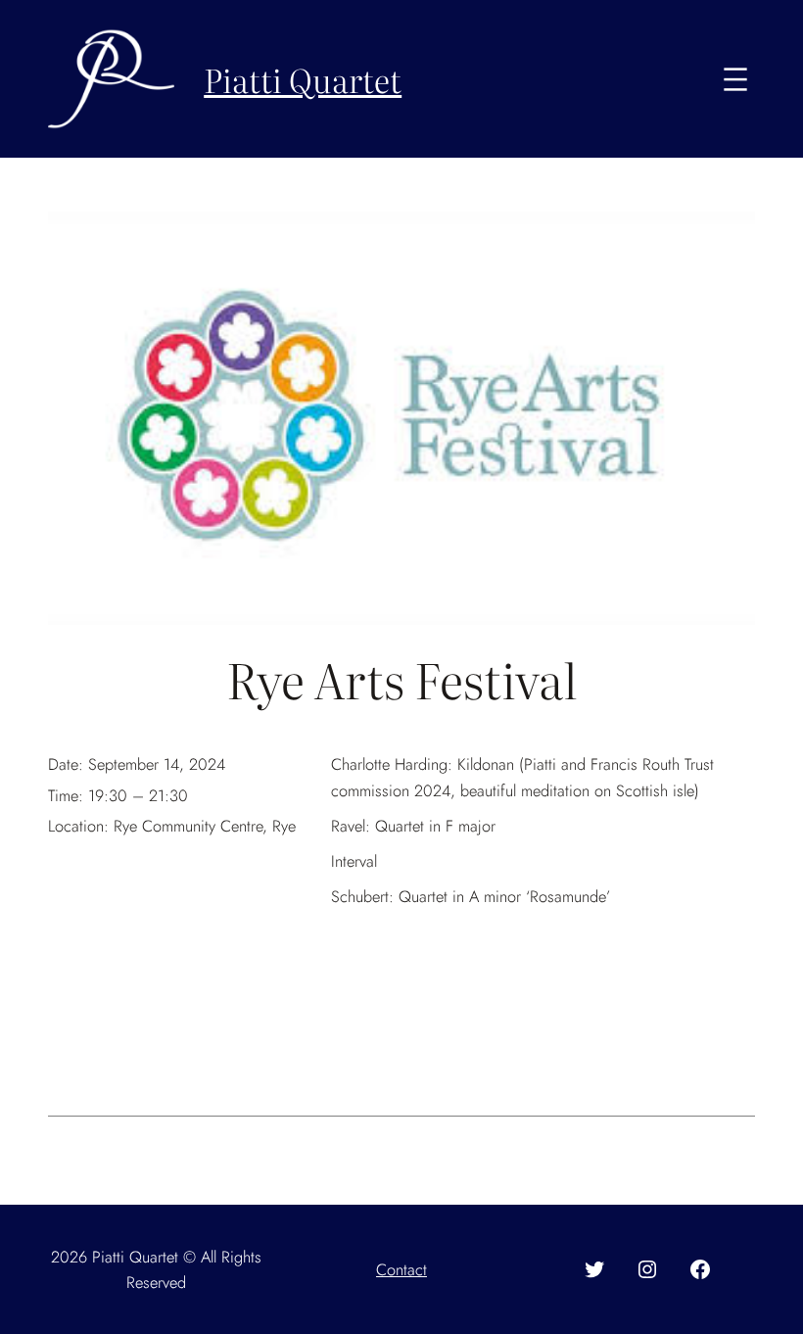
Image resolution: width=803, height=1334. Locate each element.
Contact (401, 1269)
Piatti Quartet (303, 79)
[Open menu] (735, 79)
